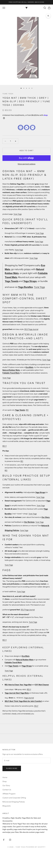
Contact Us (6, 790)
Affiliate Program (9, 794)
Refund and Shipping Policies (13, 802)
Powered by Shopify (35, 847)
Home (4, 777)
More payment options (26, 164)
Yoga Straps (30, 281)
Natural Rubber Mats (11, 370)
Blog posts (6, 806)
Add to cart (26, 150)
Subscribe (11, 768)
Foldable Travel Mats (11, 373)
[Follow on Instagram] (10, 840)
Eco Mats (29, 367)
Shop (4, 781)
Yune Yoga (7, 94)
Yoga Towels (11, 281)
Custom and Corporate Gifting (14, 798)
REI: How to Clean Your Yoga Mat (18, 685)
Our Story (46, 517)
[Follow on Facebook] (3, 840)
